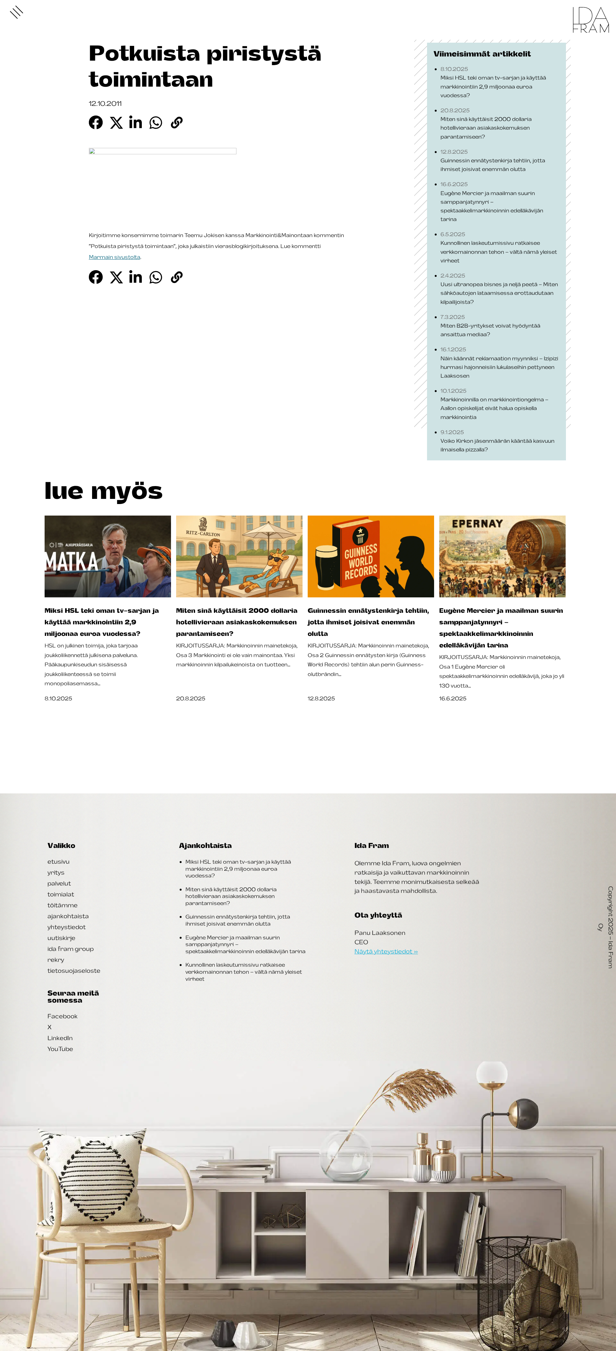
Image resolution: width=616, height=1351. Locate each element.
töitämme (62, 905)
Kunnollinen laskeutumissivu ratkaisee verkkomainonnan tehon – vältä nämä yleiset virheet (243, 971)
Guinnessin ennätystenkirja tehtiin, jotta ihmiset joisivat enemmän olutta (237, 920)
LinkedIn (60, 1038)
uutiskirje (61, 938)
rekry (55, 959)
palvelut (59, 883)
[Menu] (17, 12)
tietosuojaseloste (73, 970)
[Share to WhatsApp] (156, 122)
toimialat (60, 894)
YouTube (60, 1049)
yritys (55, 872)
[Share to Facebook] (96, 122)
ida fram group (70, 949)
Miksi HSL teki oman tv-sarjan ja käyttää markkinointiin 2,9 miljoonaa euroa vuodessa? (238, 868)
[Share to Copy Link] (177, 122)
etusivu (58, 861)
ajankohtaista (68, 916)
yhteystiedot (66, 927)
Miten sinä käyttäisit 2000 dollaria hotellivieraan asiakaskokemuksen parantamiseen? (231, 896)
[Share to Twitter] (116, 122)
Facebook (62, 1016)
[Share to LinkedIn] (136, 122)
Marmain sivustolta (114, 257)
